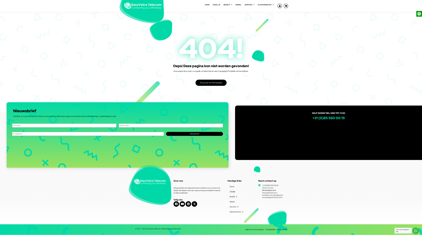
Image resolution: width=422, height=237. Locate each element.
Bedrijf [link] (227, 5)
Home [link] (207, 5)
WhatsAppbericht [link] (269, 190)
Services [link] (248, 5)
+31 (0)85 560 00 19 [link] (270, 185)
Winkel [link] (238, 5)
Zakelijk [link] (216, 5)
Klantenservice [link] (265, 5)
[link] (419, 14)
